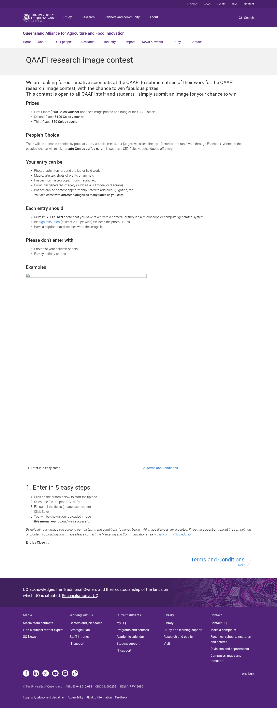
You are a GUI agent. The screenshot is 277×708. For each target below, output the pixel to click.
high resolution (49, 222)
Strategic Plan (80, 630)
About (153, 17)
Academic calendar (130, 637)
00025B (111, 686)
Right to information (99, 697)
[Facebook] (26, 674)
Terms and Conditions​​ (218, 561)
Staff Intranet (79, 637)
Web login (248, 673)
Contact (249, 4)
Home (27, 42)
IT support (77, 643)
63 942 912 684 (82, 686)
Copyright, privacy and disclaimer (43, 697)
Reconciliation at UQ (80, 595)
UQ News (29, 637)
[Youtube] (55, 674)
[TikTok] (75, 674)
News (206, 4)
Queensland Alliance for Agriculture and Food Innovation (74, 33)
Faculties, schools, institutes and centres (230, 639)
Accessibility (75, 697)
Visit (167, 643)
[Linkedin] (36, 674)
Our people (64, 42)
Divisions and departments (229, 649)
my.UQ (121, 623)
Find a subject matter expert (43, 630)
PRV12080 (136, 686)
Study (67, 17)
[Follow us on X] (45, 674)
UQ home (191, 4)
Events (221, 4)
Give (234, 4)
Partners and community (122, 17)
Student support (128, 643)
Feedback (121, 697)
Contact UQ (218, 623)
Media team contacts (38, 623)
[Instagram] (65, 674)
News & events (152, 42)
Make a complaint (223, 630)
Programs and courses (133, 630)
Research (88, 17)
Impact (130, 42)
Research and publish (179, 637)
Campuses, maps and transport (226, 658)
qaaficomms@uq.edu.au (174, 534)
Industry (110, 42)
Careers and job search (86, 623)
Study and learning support (183, 630)
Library (169, 623)
